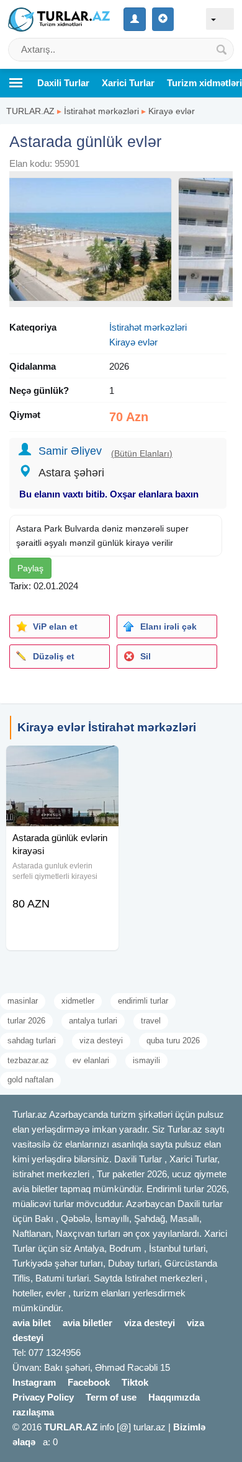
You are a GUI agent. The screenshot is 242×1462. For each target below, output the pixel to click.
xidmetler (77, 1000)
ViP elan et (55, 626)
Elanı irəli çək (168, 626)
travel (151, 1020)
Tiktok (135, 1382)
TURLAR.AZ (30, 111)
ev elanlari (91, 1060)
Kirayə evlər (171, 111)
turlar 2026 (26, 1020)
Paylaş (30, 568)
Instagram (34, 1382)
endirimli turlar (143, 1000)
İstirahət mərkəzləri (101, 111)
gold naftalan (30, 1079)
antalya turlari (93, 1020)
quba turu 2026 (173, 1040)
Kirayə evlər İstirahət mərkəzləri (106, 727)
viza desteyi (101, 1040)
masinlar (22, 1000)
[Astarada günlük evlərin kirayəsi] (62, 761)
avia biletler (87, 1322)
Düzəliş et (53, 656)
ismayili (146, 1060)
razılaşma (33, 1412)
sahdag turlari (31, 1040)
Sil (145, 656)
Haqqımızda (174, 1397)
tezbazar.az (28, 1060)
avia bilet (31, 1322)
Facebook (89, 1382)
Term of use (111, 1397)
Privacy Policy (43, 1397)
